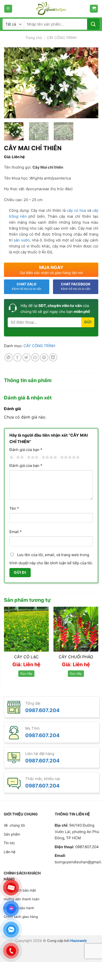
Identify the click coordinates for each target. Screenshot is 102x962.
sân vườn (22, 240)
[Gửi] (93, 24)
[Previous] (12, 83)
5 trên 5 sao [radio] (69, 457)
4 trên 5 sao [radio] (48, 457)
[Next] (90, 83)
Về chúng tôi (14, 825)
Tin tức (9, 843)
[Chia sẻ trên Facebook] (17, 357)
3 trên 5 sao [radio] (32, 457)
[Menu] (8, 9)
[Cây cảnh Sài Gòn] (51, 8)
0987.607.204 (42, 710)
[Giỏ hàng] (94, 9)
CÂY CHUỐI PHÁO (76, 656)
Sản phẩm (12, 834)
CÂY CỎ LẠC (26, 656)
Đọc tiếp (26, 673)
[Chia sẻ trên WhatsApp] (8, 357)
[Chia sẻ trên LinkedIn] (53, 357)
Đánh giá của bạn (25, 449)
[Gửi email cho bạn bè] (35, 357)
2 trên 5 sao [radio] (19, 457)
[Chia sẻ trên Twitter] (26, 357)
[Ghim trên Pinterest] (44, 357)
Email (15, 531)
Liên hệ (9, 852)
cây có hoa (76, 210)
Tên (14, 508)
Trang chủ (34, 37)
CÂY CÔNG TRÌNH (61, 37)
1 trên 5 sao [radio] (10, 457)
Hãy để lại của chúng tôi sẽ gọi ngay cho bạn (55, 308)
